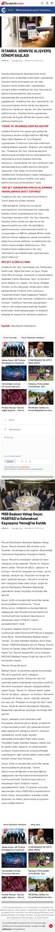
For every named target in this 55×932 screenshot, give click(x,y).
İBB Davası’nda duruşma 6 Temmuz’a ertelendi (34, 10)
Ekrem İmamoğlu (10, 337)
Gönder (10, 461)
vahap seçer (35, 824)
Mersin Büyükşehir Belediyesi (32, 337)
